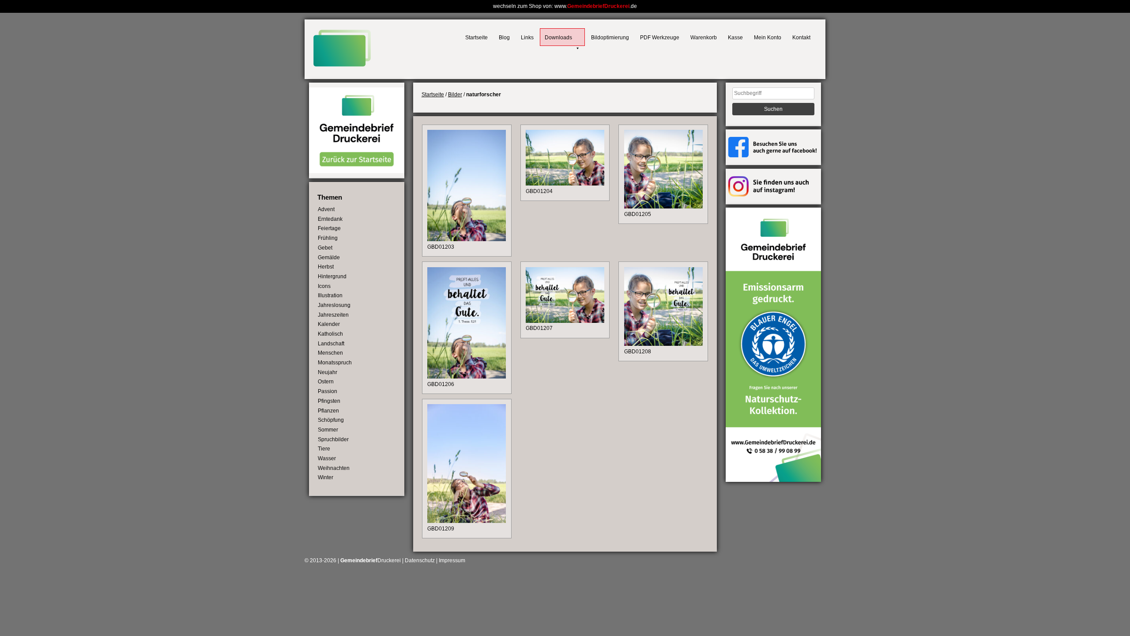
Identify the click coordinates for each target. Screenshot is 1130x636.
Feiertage (329, 228)
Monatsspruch (335, 363)
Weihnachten (334, 468)
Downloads (558, 37)
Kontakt (801, 37)
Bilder (455, 94)
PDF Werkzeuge (659, 37)
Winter (325, 477)
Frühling (328, 238)
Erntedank (330, 219)
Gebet (325, 248)
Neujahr (327, 372)
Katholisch (330, 334)
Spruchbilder (333, 439)
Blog (504, 37)
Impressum (452, 560)
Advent (326, 209)
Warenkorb (703, 37)
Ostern (326, 382)
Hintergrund (332, 276)
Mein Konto (767, 37)
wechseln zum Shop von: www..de (565, 6)
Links (527, 37)
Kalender (329, 324)
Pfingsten (329, 401)
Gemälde (329, 257)
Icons (324, 286)
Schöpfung (331, 420)
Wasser (327, 458)
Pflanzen (328, 411)
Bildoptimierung (610, 37)
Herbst (326, 267)
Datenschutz (420, 560)
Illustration (330, 295)
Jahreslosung (334, 305)
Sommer (328, 430)
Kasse (735, 37)
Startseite (476, 37)
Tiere (324, 449)
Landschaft (331, 344)
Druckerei (370, 560)
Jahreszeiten (333, 315)
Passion (327, 391)
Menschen (330, 353)
